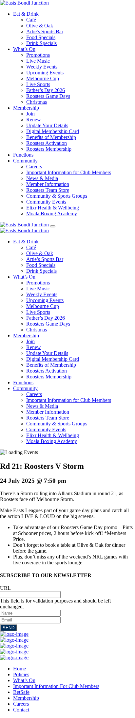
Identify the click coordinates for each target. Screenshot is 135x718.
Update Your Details (47, 125)
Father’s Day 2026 (45, 90)
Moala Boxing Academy (51, 213)
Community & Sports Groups (56, 196)
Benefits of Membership (51, 137)
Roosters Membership (48, 149)
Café (31, 20)
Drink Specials (41, 43)
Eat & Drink (26, 14)
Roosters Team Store (47, 190)
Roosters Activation (46, 143)
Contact (21, 709)
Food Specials (40, 37)
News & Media (42, 178)
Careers (34, 166)
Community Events (46, 202)
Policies (21, 674)
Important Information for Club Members (68, 172)
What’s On (24, 49)
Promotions (38, 55)
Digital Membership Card (52, 131)
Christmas (36, 102)
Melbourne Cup (42, 78)
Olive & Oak (39, 25)
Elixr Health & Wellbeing (52, 207)
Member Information (47, 184)
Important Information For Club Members (56, 686)
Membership (26, 108)
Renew (33, 119)
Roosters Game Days (48, 96)
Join (30, 113)
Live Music (38, 61)
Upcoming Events (45, 72)
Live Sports (38, 84)
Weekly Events (41, 66)
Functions (23, 155)
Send (8, 627)
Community (25, 160)
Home (19, 668)
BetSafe (21, 692)
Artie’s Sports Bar (44, 31)
